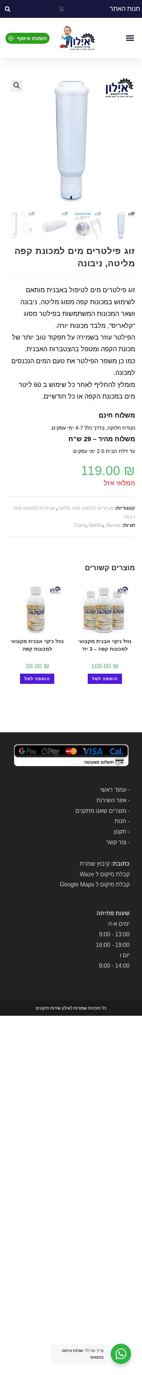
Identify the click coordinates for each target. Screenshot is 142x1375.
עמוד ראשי (113, 790)
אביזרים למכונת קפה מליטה (85, 508)
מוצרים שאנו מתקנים (100, 811)
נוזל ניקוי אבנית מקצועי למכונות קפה (37, 645)
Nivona (113, 525)
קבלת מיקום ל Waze (105, 874)
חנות (120, 821)
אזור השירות (111, 800)
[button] (7, 9)
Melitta (96, 525)
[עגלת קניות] (61, 9)
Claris (80, 525)
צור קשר (116, 842)
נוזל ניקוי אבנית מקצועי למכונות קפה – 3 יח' (104, 645)
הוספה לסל (105, 678)
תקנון (120, 831)
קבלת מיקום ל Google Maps (95, 884)
